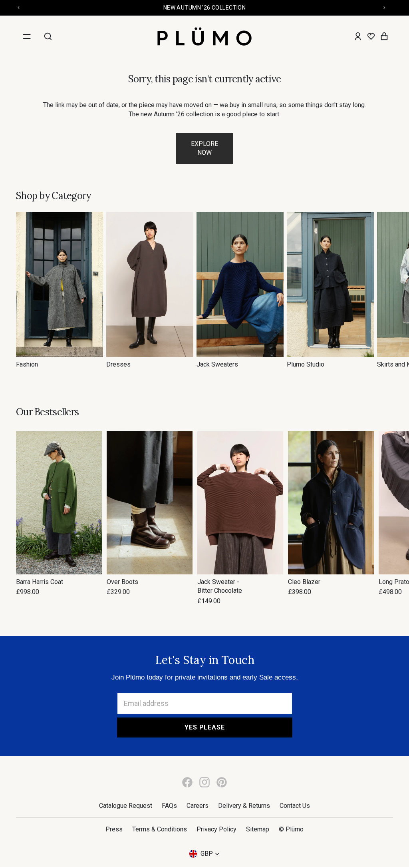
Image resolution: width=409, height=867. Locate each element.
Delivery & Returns (244, 805)
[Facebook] (187, 782)
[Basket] (384, 36)
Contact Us (295, 805)
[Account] (358, 36)
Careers (197, 805)
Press (114, 829)
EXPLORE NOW (204, 148)
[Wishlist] (371, 36)
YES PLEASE (205, 727)
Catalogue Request (125, 805)
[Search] (48, 36)
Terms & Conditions (159, 829)
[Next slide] (384, 290)
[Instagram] (204, 782)
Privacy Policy (216, 829)
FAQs (169, 805)
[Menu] (27, 36)
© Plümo (291, 829)
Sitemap (257, 829)
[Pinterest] (221, 782)
